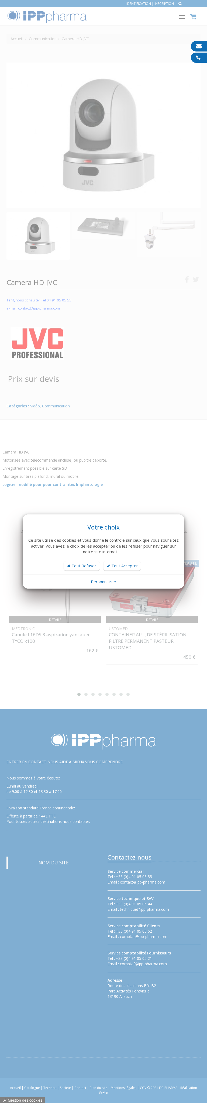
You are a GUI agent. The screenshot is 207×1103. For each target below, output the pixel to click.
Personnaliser (103, 581)
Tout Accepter (124, 565)
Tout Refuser (83, 565)
